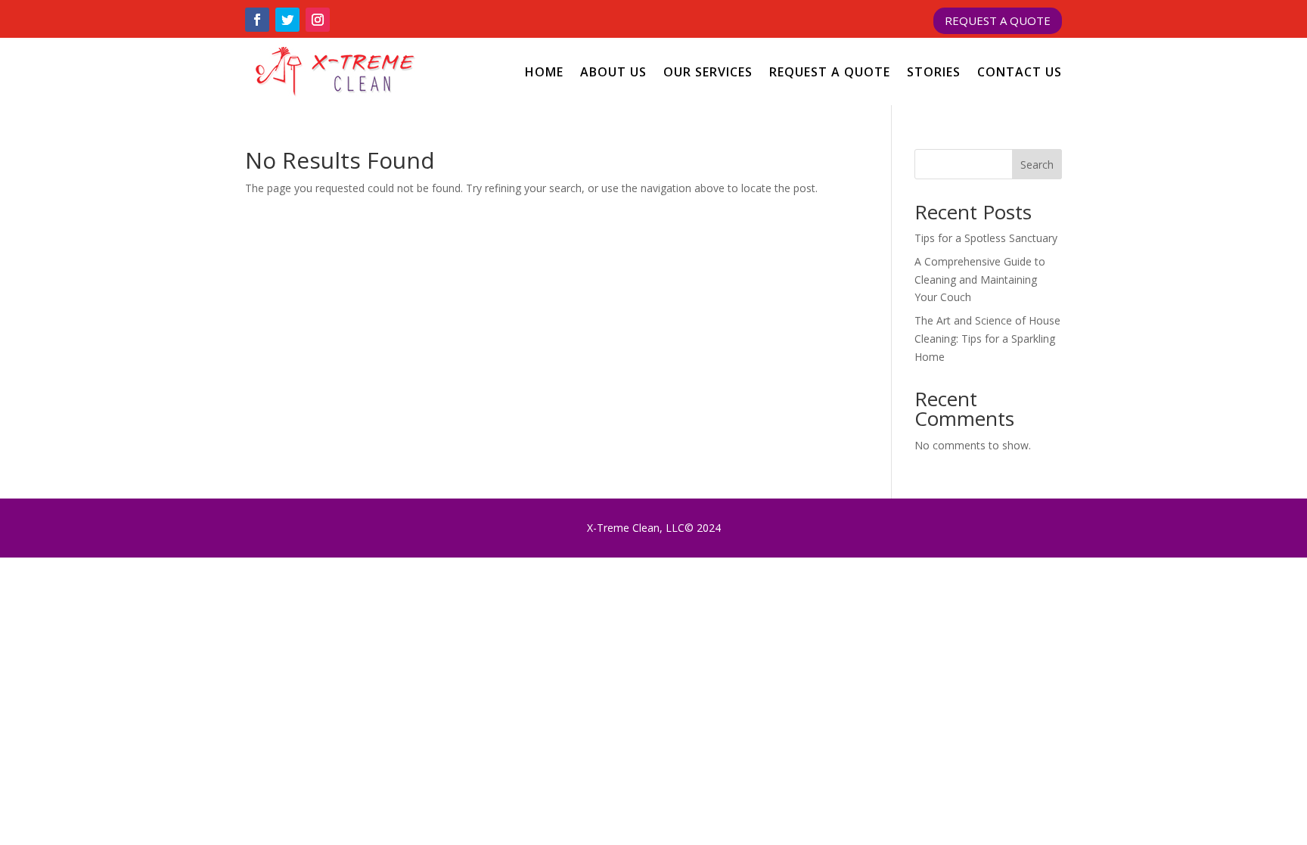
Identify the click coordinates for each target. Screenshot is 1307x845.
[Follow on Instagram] (318, 20)
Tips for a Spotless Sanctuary (985, 238)
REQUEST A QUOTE (998, 20)
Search (1037, 164)
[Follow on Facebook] (257, 20)
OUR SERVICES (708, 72)
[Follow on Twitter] (287, 20)
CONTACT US (1019, 72)
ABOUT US (613, 72)
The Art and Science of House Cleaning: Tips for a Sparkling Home (987, 338)
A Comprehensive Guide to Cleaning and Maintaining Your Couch (979, 279)
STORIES (934, 72)
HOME (544, 72)
